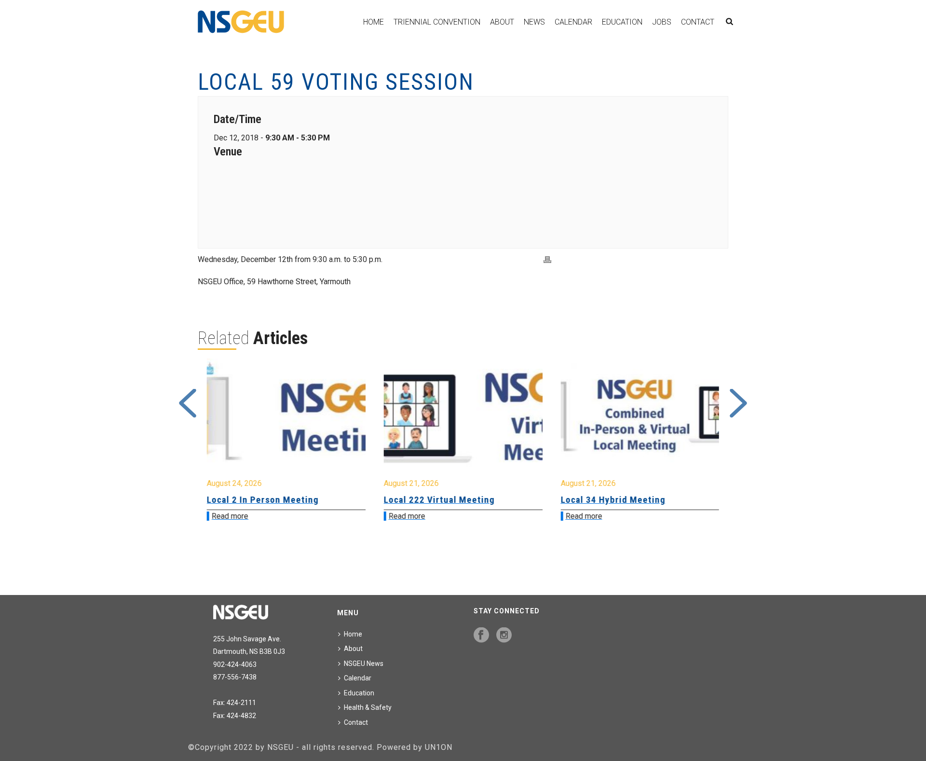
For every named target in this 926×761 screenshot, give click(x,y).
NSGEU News (363, 663)
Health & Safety (368, 707)
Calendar (573, 22)
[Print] (547, 259)
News (534, 22)
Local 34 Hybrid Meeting (612, 499)
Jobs (661, 22)
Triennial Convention (437, 22)
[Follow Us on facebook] (481, 635)
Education (622, 22)
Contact (697, 22)
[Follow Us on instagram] (504, 635)
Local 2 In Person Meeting (263, 499)
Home (373, 22)
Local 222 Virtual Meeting (439, 499)
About (502, 22)
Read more (230, 516)
